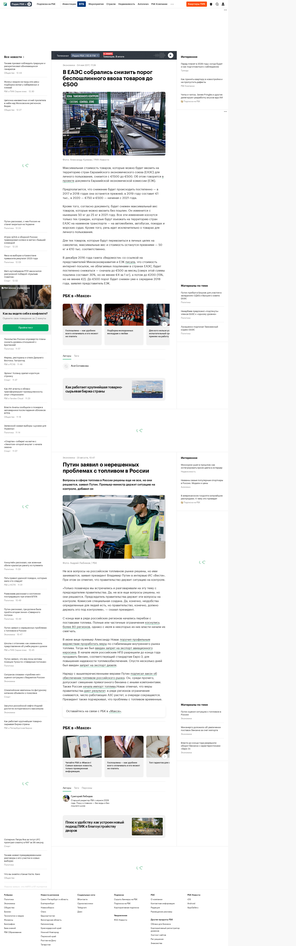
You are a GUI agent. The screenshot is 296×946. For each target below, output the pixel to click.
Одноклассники (85, 903)
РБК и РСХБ (9, 364)
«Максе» (115, 710)
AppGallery (192, 907)
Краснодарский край (51, 927)
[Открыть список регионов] (211, 4)
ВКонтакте (82, 899)
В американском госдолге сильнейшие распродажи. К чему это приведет (202, 497)
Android (191, 903)
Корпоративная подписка (126, 907)
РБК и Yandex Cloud (13, 398)
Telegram (82, 907)
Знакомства (156, 942)
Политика (9, 227)
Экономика (9, 634)
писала (130, 261)
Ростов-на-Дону (48, 940)
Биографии (9, 923)
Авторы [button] (67, 355)
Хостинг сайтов (158, 934)
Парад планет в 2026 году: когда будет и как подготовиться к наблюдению (202, 65)
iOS (189, 899)
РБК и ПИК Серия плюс (15, 91)
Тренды (184, 70)
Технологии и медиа (14, 915)
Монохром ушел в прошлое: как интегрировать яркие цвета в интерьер (201, 466)
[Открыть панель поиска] (217, 4)
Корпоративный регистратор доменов (165, 929)
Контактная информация (163, 903)
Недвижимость (188, 471)
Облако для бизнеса (161, 923)
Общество (9, 72)
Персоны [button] (87, 787)
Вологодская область (51, 919)
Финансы (8, 919)
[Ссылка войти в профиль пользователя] (223, 4)
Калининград (47, 923)
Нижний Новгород (50, 931)
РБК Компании (188, 85)
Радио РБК (18, 4)
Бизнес (7, 911)
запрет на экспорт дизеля (98, 664)
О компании (156, 899)
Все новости (13, 57)
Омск (43, 911)
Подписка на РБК (122, 903)
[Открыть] (25, 4)
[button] (211, 4)
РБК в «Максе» (77, 296)
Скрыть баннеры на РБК (125, 899)
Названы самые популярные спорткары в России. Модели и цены (202, 481)
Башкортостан (48, 915)
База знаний (10, 927)
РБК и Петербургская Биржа (18, 727)
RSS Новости (120, 919)
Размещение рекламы (161, 911)
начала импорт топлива (99, 686)
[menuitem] (46, 4)
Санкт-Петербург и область (54, 899)
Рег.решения (157, 938)
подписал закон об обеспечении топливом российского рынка (110, 675)
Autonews (185, 486)
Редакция (155, 907)
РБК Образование (12, 931)
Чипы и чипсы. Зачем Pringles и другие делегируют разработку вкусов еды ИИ (202, 96)
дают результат (94, 690)
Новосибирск (47, 907)
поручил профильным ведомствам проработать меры (106, 641)
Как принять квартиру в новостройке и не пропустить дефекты (202, 80)
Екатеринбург (47, 903)
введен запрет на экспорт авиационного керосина (108, 649)
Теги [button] (76, 355)
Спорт (7, 246)
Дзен (79, 911)
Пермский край (48, 936)
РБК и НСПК (10, 584)
